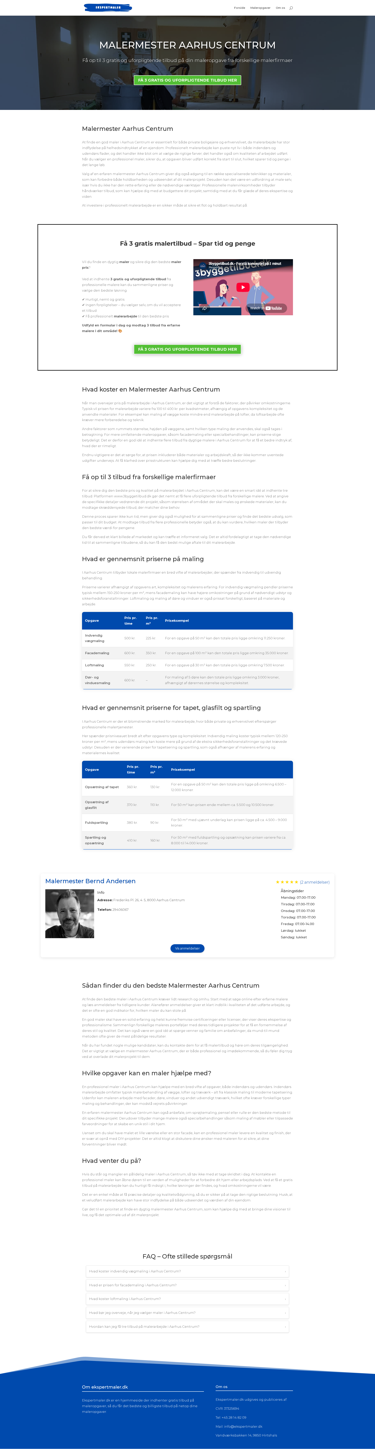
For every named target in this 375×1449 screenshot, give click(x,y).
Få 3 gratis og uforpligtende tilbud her (187, 349)
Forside (239, 8)
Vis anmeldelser (187, 948)
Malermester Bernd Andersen (90, 881)
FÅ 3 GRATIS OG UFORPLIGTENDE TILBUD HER (187, 80)
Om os (280, 8)
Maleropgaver (260, 8)
